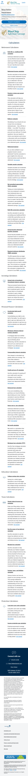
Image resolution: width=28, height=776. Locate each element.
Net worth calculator (13, 425)
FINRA (11, 770)
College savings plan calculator (16, 476)
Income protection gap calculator (17, 623)
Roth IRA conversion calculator (16, 210)
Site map (6, 749)
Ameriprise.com (7, 730)
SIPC (15, 770)
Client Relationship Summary (10, 736)
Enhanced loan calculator (15, 388)
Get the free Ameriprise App (15, 757)
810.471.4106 (15, 660)
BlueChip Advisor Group (8, 14)
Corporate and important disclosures (12, 733)
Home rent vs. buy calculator (16, 405)
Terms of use (7, 739)
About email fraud (8, 745)
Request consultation (14, 22)
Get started (14, 67)
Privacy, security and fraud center (11, 742)
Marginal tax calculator (14, 544)
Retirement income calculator (16, 71)
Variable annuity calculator (15, 164)
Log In (23, 2)
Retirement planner (13, 147)
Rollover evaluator (13, 119)
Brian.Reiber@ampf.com (15, 663)
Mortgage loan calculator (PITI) (16, 443)
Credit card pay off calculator (16, 370)
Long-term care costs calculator (16, 605)
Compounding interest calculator (17, 352)
